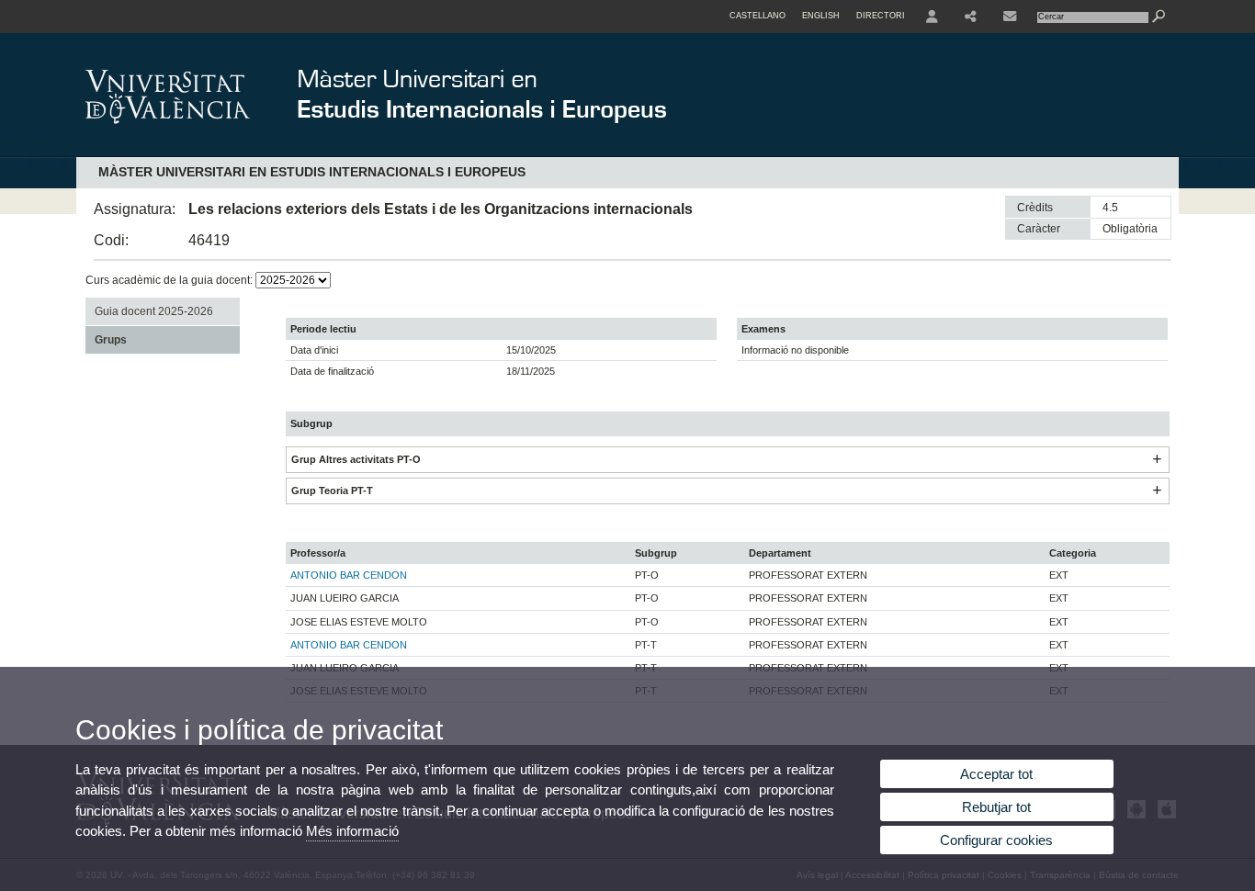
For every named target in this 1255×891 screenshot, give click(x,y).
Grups (111, 339)
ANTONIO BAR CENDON (348, 575)
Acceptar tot (996, 774)
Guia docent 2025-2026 (154, 311)
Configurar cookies (996, 840)
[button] (1156, 459)
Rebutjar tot (996, 807)
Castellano (757, 15)
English (821, 15)
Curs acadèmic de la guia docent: (170, 280)
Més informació (352, 831)
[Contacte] (1009, 16)
